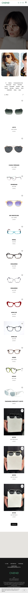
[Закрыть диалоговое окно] (25, 2)
